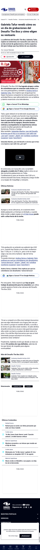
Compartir (26, 56)
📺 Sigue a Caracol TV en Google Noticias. (21, 275)
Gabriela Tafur (6, 93)
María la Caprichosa (11, 440)
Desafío (29, 386)
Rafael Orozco (9, 423)
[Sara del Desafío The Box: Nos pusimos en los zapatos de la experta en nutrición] (5, 200)
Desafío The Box (12, 19)
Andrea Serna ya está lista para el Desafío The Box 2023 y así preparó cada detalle (25, 361)
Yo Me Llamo (9, 432)
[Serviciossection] (37, 518)
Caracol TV (4, 19)
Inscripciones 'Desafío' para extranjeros (13, 14)
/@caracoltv (10, 57)
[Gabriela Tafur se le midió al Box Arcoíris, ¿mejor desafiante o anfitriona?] (5, 368)
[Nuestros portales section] (37, 514)
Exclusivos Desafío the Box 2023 (27, 19)
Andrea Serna (32, 91)
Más (36, 548)
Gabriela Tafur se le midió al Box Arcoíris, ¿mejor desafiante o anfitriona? (24, 369)
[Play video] (20, 72)
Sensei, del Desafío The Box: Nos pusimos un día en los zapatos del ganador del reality (25, 193)
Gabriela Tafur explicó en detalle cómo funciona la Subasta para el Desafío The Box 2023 (24, 377)
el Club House (28, 214)
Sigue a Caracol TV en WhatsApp (18, 104)
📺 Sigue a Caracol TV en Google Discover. (21, 109)
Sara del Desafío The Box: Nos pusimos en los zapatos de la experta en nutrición (24, 202)
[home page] (8, 9)
